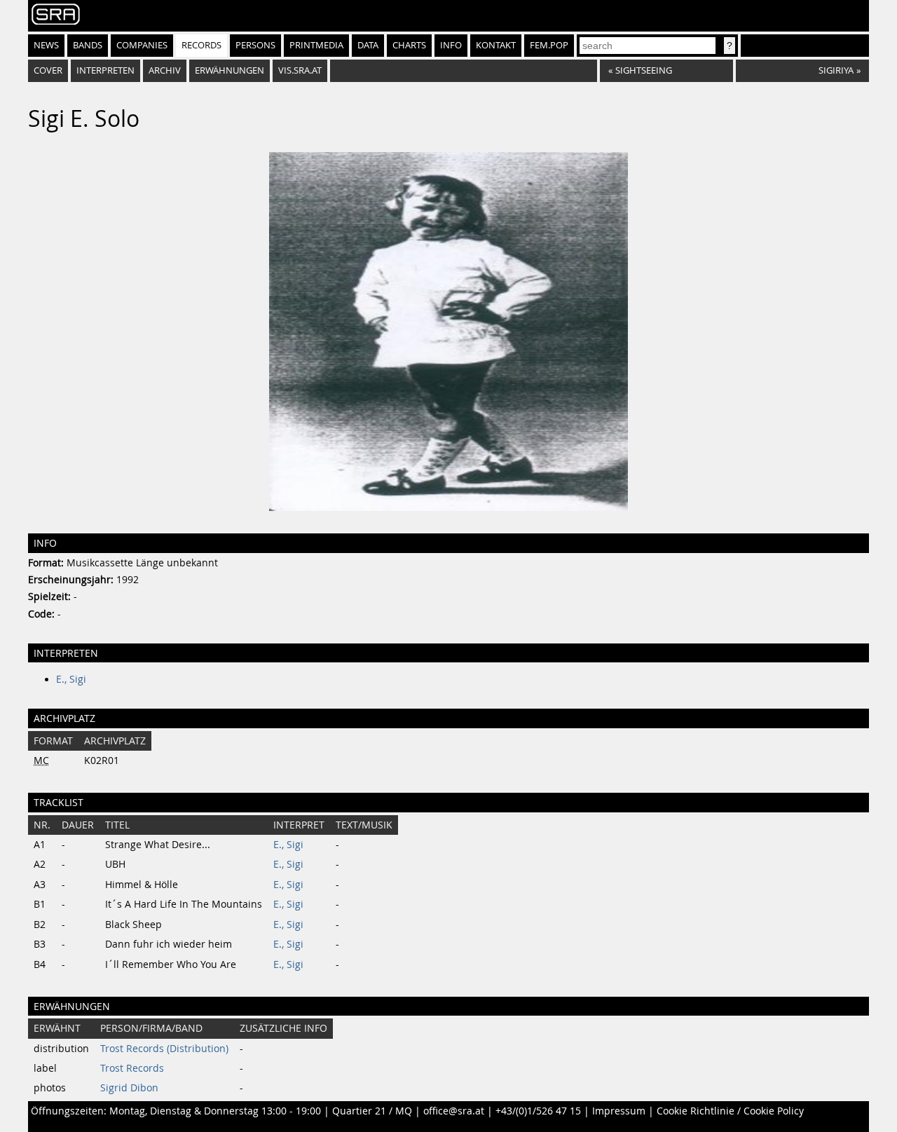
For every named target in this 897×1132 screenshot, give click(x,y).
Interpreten (105, 70)
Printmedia (316, 45)
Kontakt (496, 45)
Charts (409, 45)
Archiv (165, 70)
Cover (48, 70)
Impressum (618, 1111)
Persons (255, 45)
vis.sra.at (300, 70)
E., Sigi (71, 679)
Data (367, 45)
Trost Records (132, 1068)
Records (201, 45)
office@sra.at (453, 1111)
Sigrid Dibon (129, 1088)
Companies (141, 45)
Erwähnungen (229, 70)
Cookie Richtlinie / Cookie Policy (730, 1111)
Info (451, 45)
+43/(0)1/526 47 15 (538, 1111)
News (46, 45)
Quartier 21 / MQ (372, 1111)
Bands (87, 45)
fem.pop (549, 45)
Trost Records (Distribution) (164, 1048)
